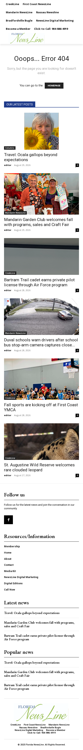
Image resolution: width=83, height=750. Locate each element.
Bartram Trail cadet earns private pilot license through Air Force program (39, 282)
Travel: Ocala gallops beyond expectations (31, 613)
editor (7, 165)
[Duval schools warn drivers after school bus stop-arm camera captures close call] (41, 316)
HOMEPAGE (54, 85)
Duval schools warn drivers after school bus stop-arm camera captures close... (41, 342)
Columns (9, 147)
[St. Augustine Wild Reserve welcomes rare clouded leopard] (41, 441)
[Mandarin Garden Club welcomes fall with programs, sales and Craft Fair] (41, 194)
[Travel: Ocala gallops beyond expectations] (41, 131)
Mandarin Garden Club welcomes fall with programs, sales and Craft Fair (38, 222)
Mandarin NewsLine (15, 212)
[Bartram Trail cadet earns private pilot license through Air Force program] (41, 256)
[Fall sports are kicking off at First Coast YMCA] (41, 379)
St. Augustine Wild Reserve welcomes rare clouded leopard (39, 467)
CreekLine (10, 273)
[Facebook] (8, 519)
